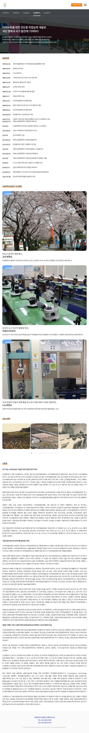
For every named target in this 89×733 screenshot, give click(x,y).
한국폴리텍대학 (77, 5)
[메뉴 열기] (85, 5)
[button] (31, 453)
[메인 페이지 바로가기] (4, 4)
